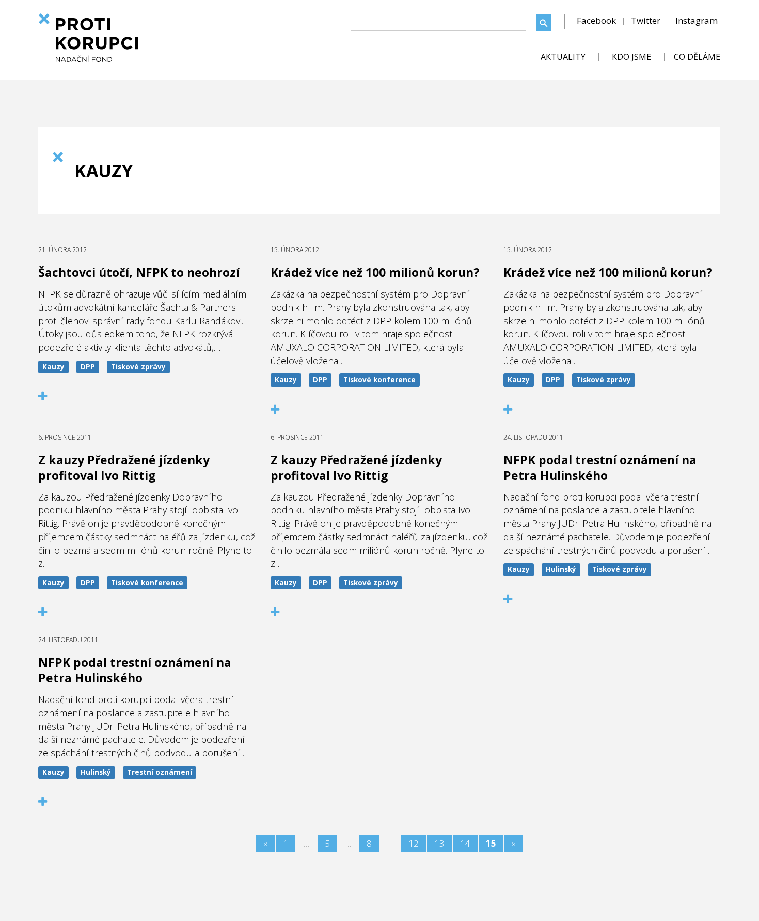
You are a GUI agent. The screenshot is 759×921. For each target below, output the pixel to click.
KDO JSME (631, 57)
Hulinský (561, 569)
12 (413, 843)
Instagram (696, 20)
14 (465, 843)
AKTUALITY (563, 57)
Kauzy (53, 366)
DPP (88, 366)
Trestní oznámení (159, 772)
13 (439, 843)
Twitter (645, 20)
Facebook (596, 20)
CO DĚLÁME (697, 57)
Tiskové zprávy (138, 366)
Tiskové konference (379, 379)
